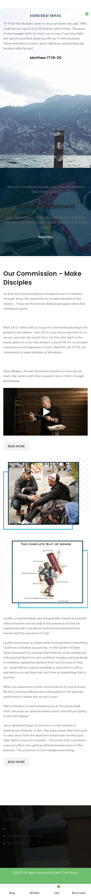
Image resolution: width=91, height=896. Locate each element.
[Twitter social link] (40, 4)
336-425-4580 (17, 843)
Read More (45, 237)
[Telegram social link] (55, 4)
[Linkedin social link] (50, 4)
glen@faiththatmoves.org (24, 836)
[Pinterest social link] (45, 4)
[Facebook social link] (35, 4)
